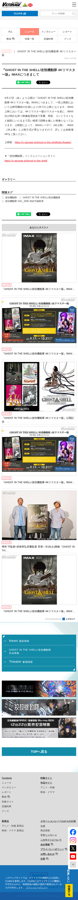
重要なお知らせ (48, 835)
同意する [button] (69, 890)
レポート (67, 31)
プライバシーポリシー (52, 849)
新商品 (5, 821)
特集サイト (8, 801)
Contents (7, 778)
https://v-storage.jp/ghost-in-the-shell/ (26, 160)
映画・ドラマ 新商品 (13, 830)
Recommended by (53, 619)
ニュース (29, 31)
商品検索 (18, 13)
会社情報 (45, 844)
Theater (21, 661)
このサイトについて (51, 840)
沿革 (42, 858)
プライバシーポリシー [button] (37, 887)
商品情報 (45, 830)
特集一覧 (29, 39)
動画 (9, 39)
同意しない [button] (68, 876)
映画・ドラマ (47, 792)
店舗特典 (48, 39)
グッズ (67, 39)
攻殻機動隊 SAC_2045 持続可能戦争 (24, 201)
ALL (10, 31)
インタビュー (48, 31)
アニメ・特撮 (47, 787)
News (19, 640)
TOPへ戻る (39, 751)
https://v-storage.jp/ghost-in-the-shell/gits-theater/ (43, 142)
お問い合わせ (47, 854)
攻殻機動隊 (11, 197)
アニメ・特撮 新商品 (13, 825)
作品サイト (46, 782)
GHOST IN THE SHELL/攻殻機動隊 (41, 197)
